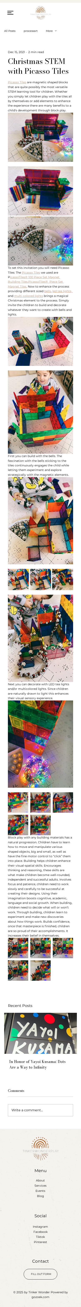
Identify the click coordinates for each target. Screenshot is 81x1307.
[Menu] (10, 13)
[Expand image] (40, 191)
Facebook (40, 1232)
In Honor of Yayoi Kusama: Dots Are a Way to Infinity (37, 1064)
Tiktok (40, 1237)
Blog (40, 1196)
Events (40, 1191)
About (40, 1180)
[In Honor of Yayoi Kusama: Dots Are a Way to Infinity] (40, 1033)
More (49, 30)
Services (40, 1185)
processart (31, 30)
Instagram (40, 1227)
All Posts (9, 30)
